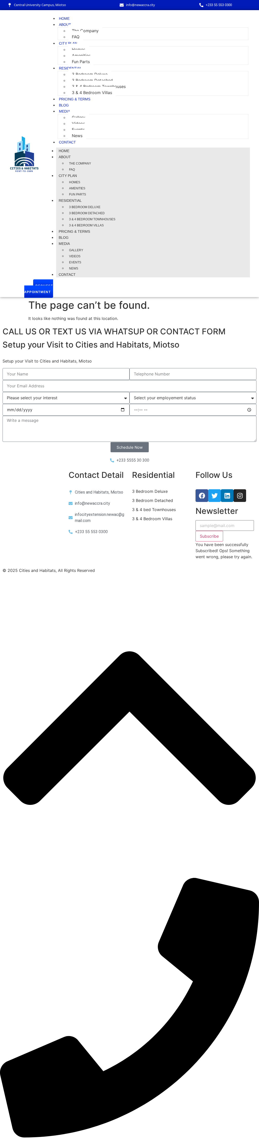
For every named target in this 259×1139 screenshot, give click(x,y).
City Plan (68, 43)
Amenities (81, 55)
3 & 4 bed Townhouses (154, 509)
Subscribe (209, 536)
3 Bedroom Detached (92, 80)
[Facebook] (202, 495)
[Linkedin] (227, 495)
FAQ (75, 36)
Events (78, 129)
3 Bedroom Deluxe (89, 74)
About (65, 25)
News (77, 135)
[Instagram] (239, 495)
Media (64, 111)
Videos (78, 123)
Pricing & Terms (74, 99)
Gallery (78, 117)
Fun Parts (81, 61)
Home (64, 18)
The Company (85, 30)
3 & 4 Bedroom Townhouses (99, 86)
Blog (64, 105)
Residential (70, 68)
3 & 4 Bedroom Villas (92, 92)
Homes (78, 49)
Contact (67, 142)
